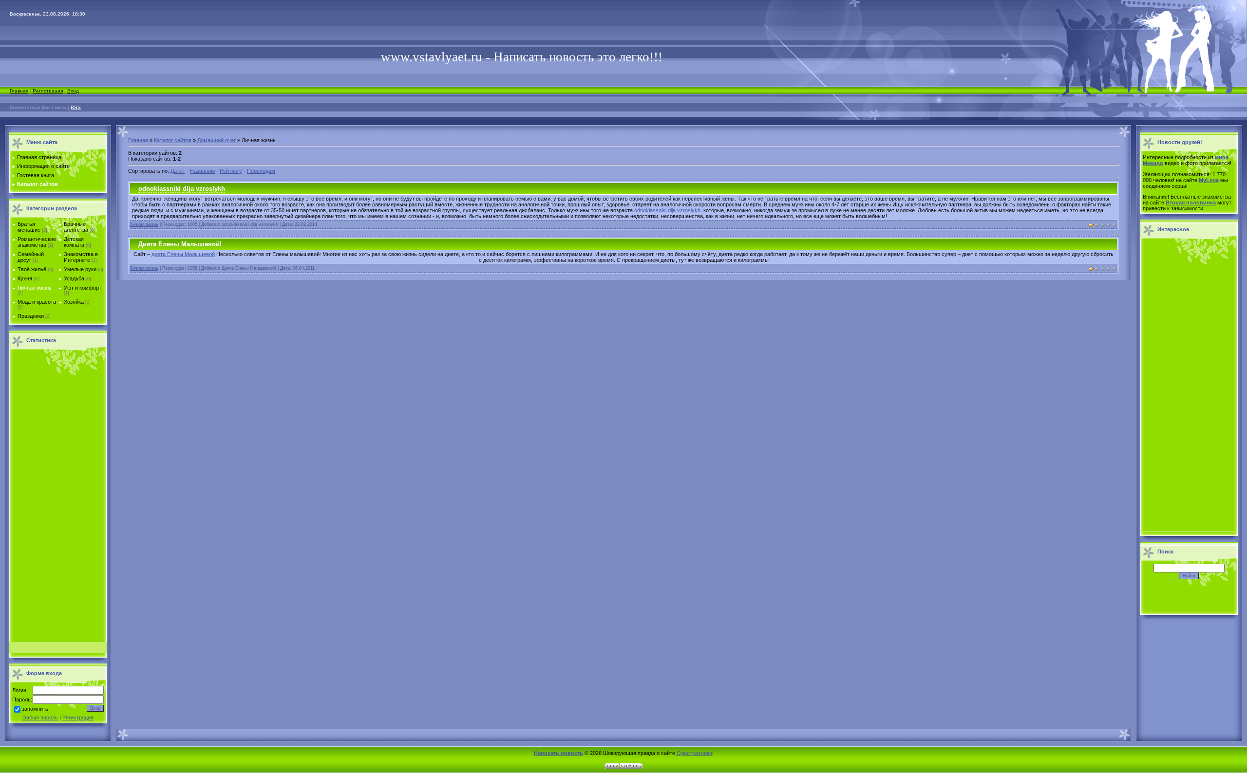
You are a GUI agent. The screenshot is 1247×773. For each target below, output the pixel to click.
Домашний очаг (216, 140)
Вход (73, 90)
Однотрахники (694, 753)
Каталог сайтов (172, 140)
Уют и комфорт (82, 288)
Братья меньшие (29, 227)
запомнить (35, 709)
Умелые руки (80, 269)
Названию (202, 171)
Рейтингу (231, 171)
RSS (76, 107)
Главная (19, 90)
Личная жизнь (35, 288)
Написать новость (558, 753)
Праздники (31, 316)
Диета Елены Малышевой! (180, 244)
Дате (176, 171)
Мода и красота (37, 302)
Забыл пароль (40, 717)
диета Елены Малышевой (183, 254)
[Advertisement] (58, 498)
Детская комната (74, 242)
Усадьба (74, 278)
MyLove (1209, 180)
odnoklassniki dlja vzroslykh (181, 188)
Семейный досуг (31, 257)
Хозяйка (74, 302)
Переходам (261, 171)
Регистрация (48, 90)
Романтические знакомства (37, 242)
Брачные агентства (76, 227)
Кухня (25, 278)
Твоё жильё (32, 269)
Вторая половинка (1191, 202)
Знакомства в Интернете (81, 257)
